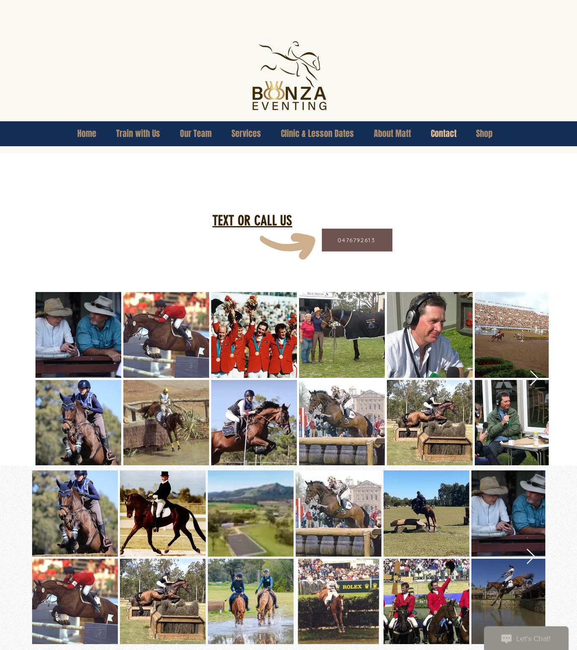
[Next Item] (534, 378)
